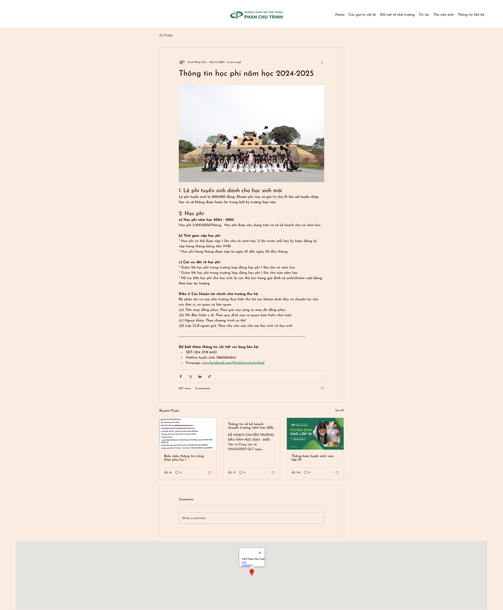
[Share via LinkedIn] (200, 376)
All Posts (166, 35)
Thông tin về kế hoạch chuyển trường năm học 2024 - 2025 (251, 426)
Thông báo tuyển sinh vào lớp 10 (312, 458)
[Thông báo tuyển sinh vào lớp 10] (315, 434)
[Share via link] (209, 376)
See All (339, 410)
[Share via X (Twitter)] (190, 376)
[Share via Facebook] (181, 376)
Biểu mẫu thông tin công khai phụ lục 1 (184, 458)
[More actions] (321, 62)
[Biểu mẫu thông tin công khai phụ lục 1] (187, 434)
